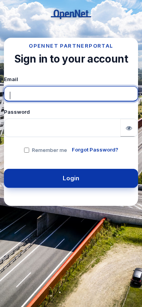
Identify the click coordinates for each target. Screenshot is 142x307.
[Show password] (129, 128)
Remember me (49, 150)
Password (17, 112)
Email (11, 79)
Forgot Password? (95, 149)
